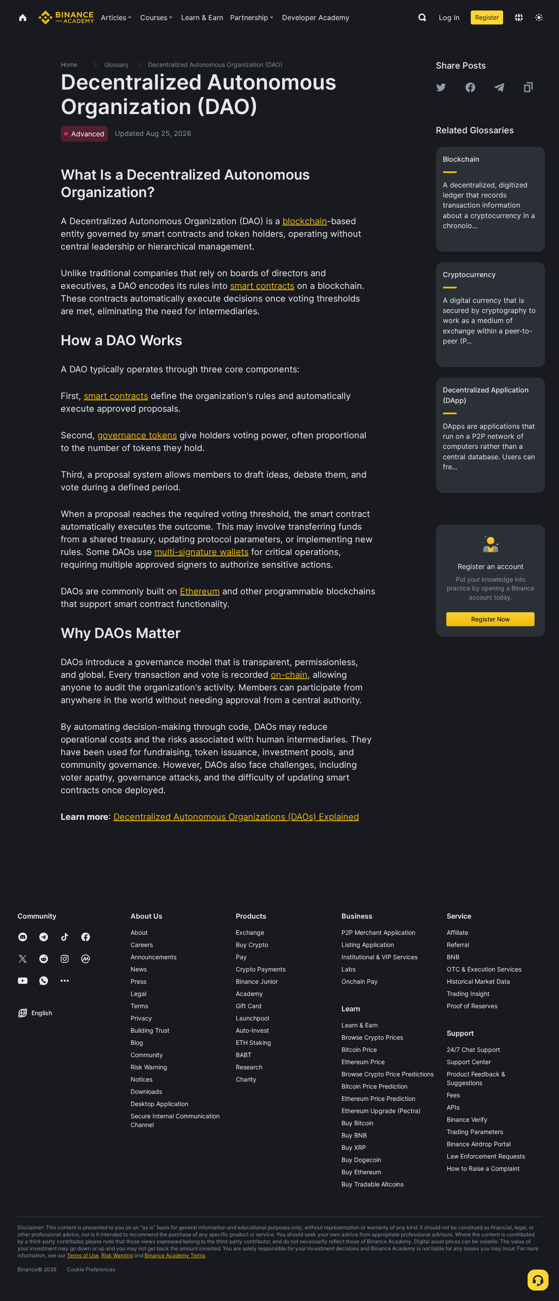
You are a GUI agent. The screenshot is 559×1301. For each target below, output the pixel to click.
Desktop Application (159, 1103)
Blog (137, 1042)
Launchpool (252, 1018)
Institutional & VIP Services (380, 957)
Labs (348, 969)
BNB (453, 957)
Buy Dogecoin (361, 1159)
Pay (241, 957)
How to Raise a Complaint (483, 1168)
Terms (139, 1006)
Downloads (146, 1091)
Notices (141, 1079)
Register (487, 17)
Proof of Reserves (472, 1006)
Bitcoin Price (359, 1049)
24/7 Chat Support (473, 1049)
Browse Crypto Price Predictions (388, 1074)
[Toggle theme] (539, 17)
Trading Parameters (475, 1131)
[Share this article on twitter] (441, 87)
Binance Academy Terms (175, 1255)
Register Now (490, 619)
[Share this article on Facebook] (470, 87)
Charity (246, 1079)
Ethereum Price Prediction (378, 1098)
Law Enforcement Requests (486, 1156)
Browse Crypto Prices (372, 1037)
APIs (453, 1107)
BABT (244, 1054)
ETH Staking (253, 1042)
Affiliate (457, 932)
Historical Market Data (478, 981)
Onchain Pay (360, 981)
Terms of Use (83, 1255)
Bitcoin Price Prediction (374, 1086)
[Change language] (518, 17)
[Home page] (66, 17)
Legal (138, 993)
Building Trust (150, 1030)
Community (147, 1054)
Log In (449, 17)
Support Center (469, 1061)
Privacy (141, 1018)
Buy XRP (354, 1147)
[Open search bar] (420, 17)
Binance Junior (257, 981)
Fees (453, 1095)
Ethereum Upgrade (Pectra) (381, 1110)
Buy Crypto (252, 944)
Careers (142, 944)
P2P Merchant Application (378, 932)
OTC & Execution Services (484, 969)
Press (138, 981)
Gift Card (249, 1006)
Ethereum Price (363, 1061)
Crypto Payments (261, 969)
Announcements (153, 957)
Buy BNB (354, 1135)
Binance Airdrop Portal (479, 1144)
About (139, 932)
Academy (249, 993)
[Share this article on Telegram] (499, 87)
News (139, 969)
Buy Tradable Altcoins (373, 1184)
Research (249, 1067)
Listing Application (368, 944)
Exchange (250, 932)
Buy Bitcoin (357, 1123)
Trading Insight (468, 993)
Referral (458, 944)
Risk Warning (149, 1067)
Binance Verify (467, 1119)
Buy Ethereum (361, 1172)
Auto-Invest (252, 1030)
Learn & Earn (360, 1025)
